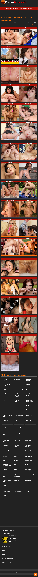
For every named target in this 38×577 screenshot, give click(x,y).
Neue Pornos (18, 8)
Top (35, 575)
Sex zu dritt (28, 480)
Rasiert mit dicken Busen (28, 470)
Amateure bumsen (28, 380)
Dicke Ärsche (6, 420)
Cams (30, 8)
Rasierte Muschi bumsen (7, 481)
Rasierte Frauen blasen (7, 475)
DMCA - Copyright (6, 562)
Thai (27, 491)
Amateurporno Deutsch (6, 385)
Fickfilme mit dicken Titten (6, 433)
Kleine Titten (28, 450)
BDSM (4, 389)
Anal (15, 384)
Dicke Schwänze (18, 415)
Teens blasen (6, 491)
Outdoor (5, 469)
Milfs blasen (16, 460)
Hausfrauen (28, 440)
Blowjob (5, 400)
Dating (25, 8)
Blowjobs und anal (17, 401)
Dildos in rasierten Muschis (28, 422)
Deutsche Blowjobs (5, 410)
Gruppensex (16, 440)
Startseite (9, 8)
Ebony (4, 427)
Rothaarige (16, 480)
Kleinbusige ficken (16, 451)
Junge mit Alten (7, 450)
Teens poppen (18, 491)
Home (3, 550)
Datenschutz (5, 554)
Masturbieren (28, 456)
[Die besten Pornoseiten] (10, 543)
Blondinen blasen (7, 394)
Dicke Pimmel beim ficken (29, 410)
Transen (5, 495)
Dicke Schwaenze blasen (7, 416)
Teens (4, 485)
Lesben (15, 456)
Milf (4, 460)
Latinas (5, 456)
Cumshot (16, 405)
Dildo (15, 420)
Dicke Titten (29, 415)
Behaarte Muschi (18, 389)
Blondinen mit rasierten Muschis (18, 395)
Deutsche (28, 405)
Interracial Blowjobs (16, 446)
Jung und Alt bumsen (28, 446)
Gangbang (17, 433)
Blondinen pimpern (28, 394)
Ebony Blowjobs (18, 427)
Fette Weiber (29, 427)
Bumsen (5, 405)
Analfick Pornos (30, 384)
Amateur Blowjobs (5, 380)
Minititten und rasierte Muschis (7, 465)
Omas (26, 464)
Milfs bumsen (28, 460)
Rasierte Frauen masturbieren (17, 475)
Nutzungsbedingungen (7, 558)
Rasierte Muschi (29, 475)
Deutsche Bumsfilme (17, 410)
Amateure (17, 379)
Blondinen (28, 389)
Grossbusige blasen (6, 441)
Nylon (14, 464)
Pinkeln (15, 469)
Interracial (5, 445)
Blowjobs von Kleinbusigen (29, 401)
